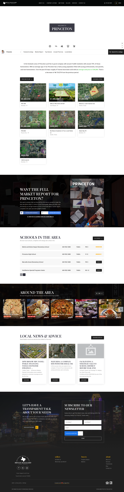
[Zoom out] (122, 45)
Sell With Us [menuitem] (58, 459)
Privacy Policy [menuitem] (18, 483)
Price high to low (26, 79)
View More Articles (97, 337)
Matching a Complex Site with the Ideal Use (62, 362)
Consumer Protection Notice (104, 489)
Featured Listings (28, 52)
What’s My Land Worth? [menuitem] (61, 461)
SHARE (23, 300)
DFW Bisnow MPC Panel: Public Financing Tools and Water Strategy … (33, 364)
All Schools (97, 238)
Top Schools (48, 52)
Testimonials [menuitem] (109, 464)
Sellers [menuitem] (68, 3)
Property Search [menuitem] (85, 459)
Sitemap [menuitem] (24, 483)
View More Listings (97, 79)
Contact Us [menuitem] (82, 3)
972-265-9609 (109, 3)
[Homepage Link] (10, 3)
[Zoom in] (122, 43)
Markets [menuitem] (83, 461)
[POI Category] (50, 46)
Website (99, 262)
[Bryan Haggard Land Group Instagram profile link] (27, 468)
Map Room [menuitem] (61, 3)
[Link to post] (33, 351)
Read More (26, 380)
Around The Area (58, 52)
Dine (99, 293)
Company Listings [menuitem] (52, 3)
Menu (120, 3)
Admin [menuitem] (13, 483)
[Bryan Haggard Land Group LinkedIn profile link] (23, 468)
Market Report (39, 52)
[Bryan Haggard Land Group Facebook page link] (18, 468)
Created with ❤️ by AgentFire (62, 483)
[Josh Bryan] (2, 52)
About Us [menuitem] (41, 3)
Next (120, 309)
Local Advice (68, 52)
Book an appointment (29, 427)
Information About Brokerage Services (22, 489)
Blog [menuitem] (107, 466)
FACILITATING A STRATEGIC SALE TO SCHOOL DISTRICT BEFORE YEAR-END (88, 364)
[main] (62, 196)
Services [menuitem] (74, 3)
